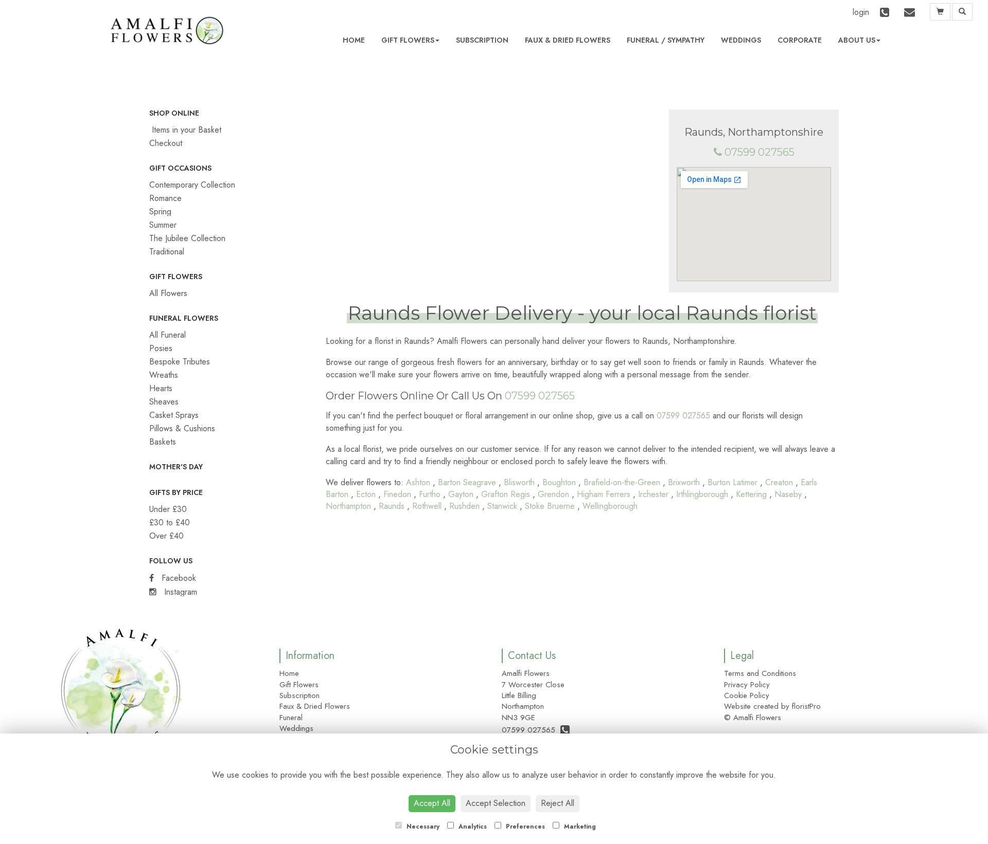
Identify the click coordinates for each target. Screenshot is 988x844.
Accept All (432, 803)
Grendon (553, 494)
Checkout (165, 143)
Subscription (482, 40)
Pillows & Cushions (182, 428)
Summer (163, 225)
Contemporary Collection (192, 185)
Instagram (179, 592)
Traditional (166, 252)
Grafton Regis (505, 494)
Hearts (160, 388)
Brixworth (684, 482)
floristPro (806, 706)
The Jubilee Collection (187, 238)
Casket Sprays (174, 415)
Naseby (788, 494)
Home (354, 40)
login (861, 12)
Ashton (418, 482)
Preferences (524, 826)
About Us (856, 40)
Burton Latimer (732, 482)
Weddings (741, 40)
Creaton (779, 482)
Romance (165, 198)
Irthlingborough (702, 494)
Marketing (579, 826)
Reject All (557, 803)
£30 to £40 (169, 522)
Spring (160, 211)
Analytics (471, 826)
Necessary (421, 826)
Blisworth (519, 482)
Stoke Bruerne (550, 506)
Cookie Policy (746, 695)
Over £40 (166, 536)
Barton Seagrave (467, 482)
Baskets (162, 442)
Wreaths (163, 375)
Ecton (366, 494)
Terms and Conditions (760, 673)
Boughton (559, 482)
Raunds (391, 506)
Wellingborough (610, 506)
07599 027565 (760, 152)
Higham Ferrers (603, 494)
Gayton (460, 494)
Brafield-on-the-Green (622, 482)
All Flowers (168, 293)
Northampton (348, 506)
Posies (160, 348)
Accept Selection (495, 803)
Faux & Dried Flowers (567, 40)
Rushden (464, 506)
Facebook (177, 578)
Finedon (397, 494)
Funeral (643, 40)
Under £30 (168, 509)
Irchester (653, 494)
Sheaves (164, 402)
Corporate (800, 40)
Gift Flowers (407, 40)
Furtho (429, 494)
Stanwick (502, 506)
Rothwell (427, 506)
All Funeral (167, 335)
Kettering (751, 494)
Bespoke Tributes (179, 362)
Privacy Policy (747, 684)
